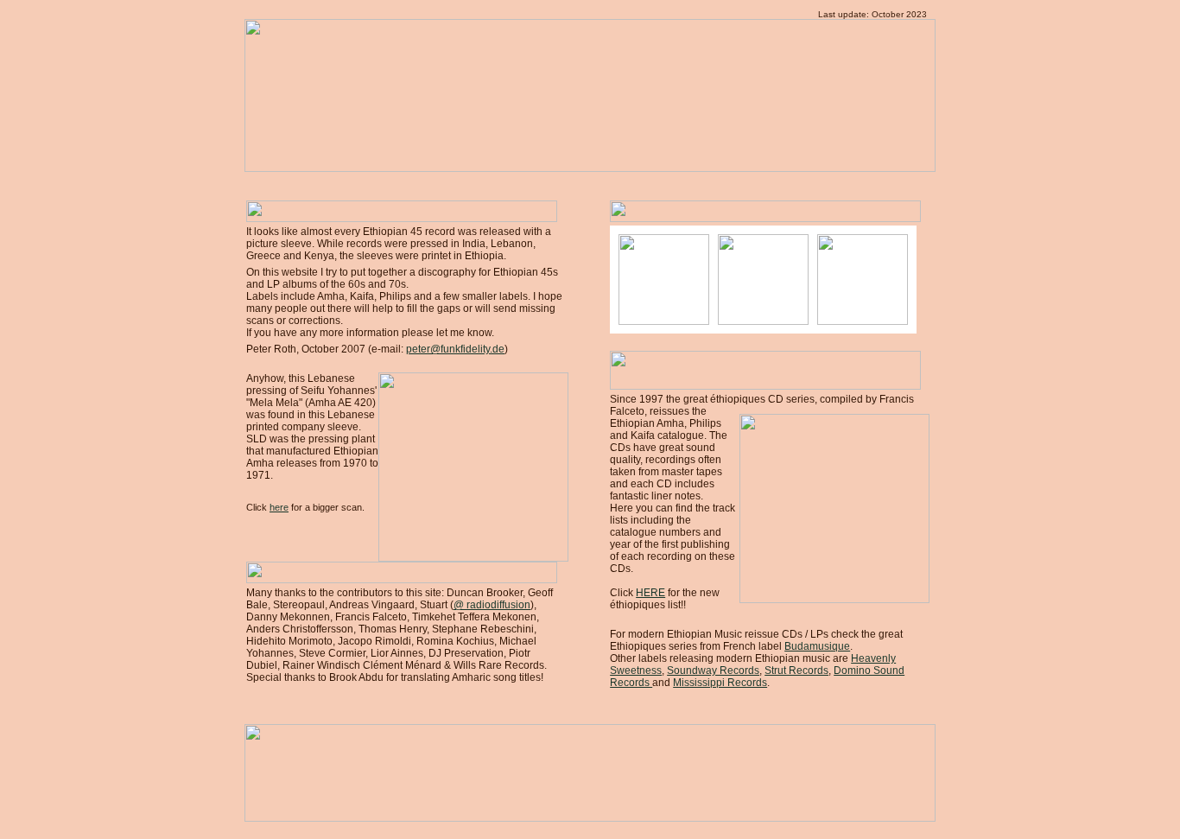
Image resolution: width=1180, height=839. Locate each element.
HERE (650, 593)
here (279, 507)
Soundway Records (713, 670)
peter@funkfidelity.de (455, 349)
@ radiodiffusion (492, 605)
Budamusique (817, 646)
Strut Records (796, 670)
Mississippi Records (720, 683)
